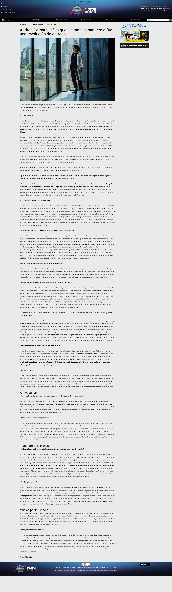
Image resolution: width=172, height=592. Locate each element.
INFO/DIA (46, 24)
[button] (154, 6)
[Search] (170, 20)
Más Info (53, 24)
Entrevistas (39, 24)
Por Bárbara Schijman (27, 115)
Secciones (6, 20)
